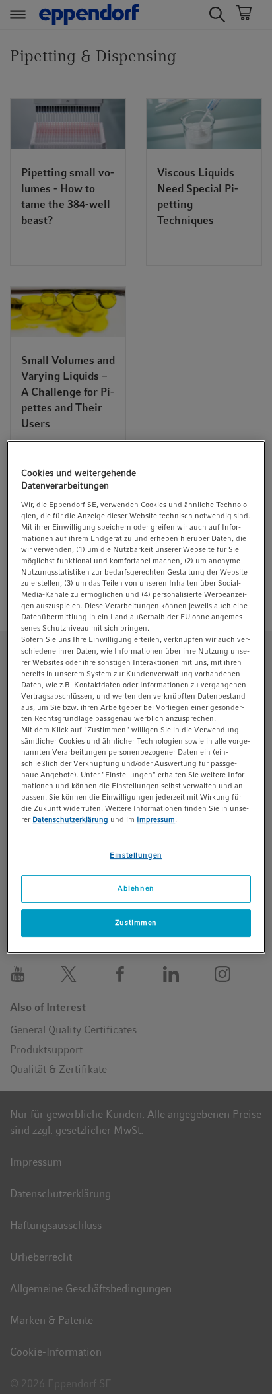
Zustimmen (136, 922)
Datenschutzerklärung (70, 820)
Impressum (156, 820)
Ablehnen (136, 888)
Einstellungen (136, 855)
